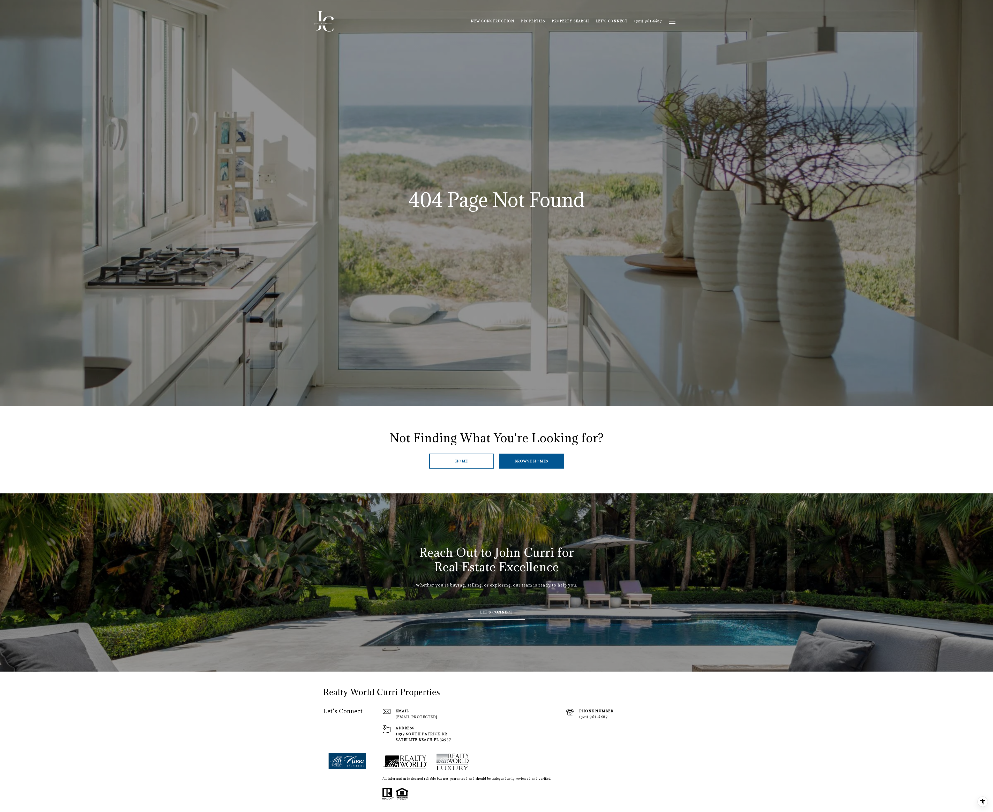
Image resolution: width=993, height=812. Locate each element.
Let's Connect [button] (496, 612)
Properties (533, 21)
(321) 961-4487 (593, 717)
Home (461, 461)
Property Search (570, 21)
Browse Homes (531, 461)
